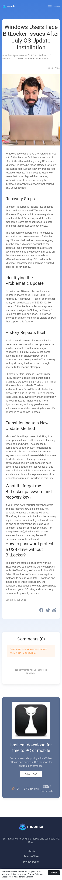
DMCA (31, 850)
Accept (54, 872)
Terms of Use (31, 856)
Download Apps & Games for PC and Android (24, 55)
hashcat (6, 58)
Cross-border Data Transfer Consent (17, 877)
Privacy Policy (31, 861)
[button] (54, 6)
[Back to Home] (8, 6)
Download (31, 774)
